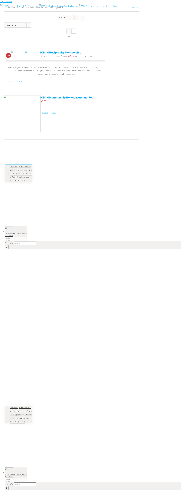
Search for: (9, 243)
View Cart (7, 238)
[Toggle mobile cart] (2, 493)
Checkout (8, 240)
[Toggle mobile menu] (0, 493)
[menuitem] (12, 43)
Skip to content (6, 1)
